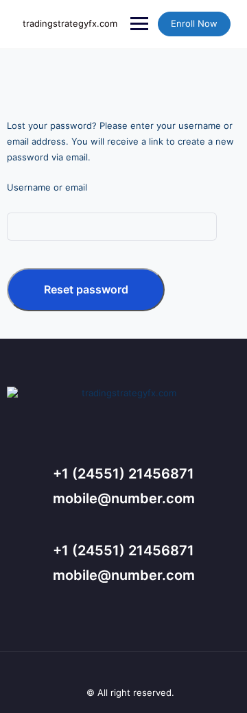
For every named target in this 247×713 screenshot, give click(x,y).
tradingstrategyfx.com (70, 23)
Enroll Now (194, 23)
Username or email (47, 187)
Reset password (86, 289)
